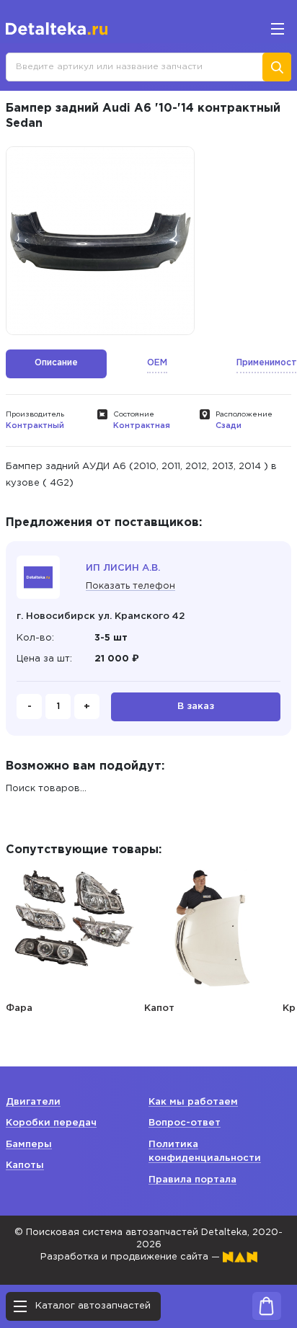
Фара (19, 1008)
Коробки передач (51, 1123)
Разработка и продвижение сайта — (131, 1257)
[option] (100, 240)
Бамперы (29, 1145)
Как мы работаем (193, 1102)
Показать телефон (130, 586)
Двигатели (33, 1102)
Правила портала (192, 1180)
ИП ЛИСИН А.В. (123, 568)
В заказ (195, 706)
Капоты (25, 1165)
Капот (159, 1008)
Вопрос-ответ (184, 1123)
